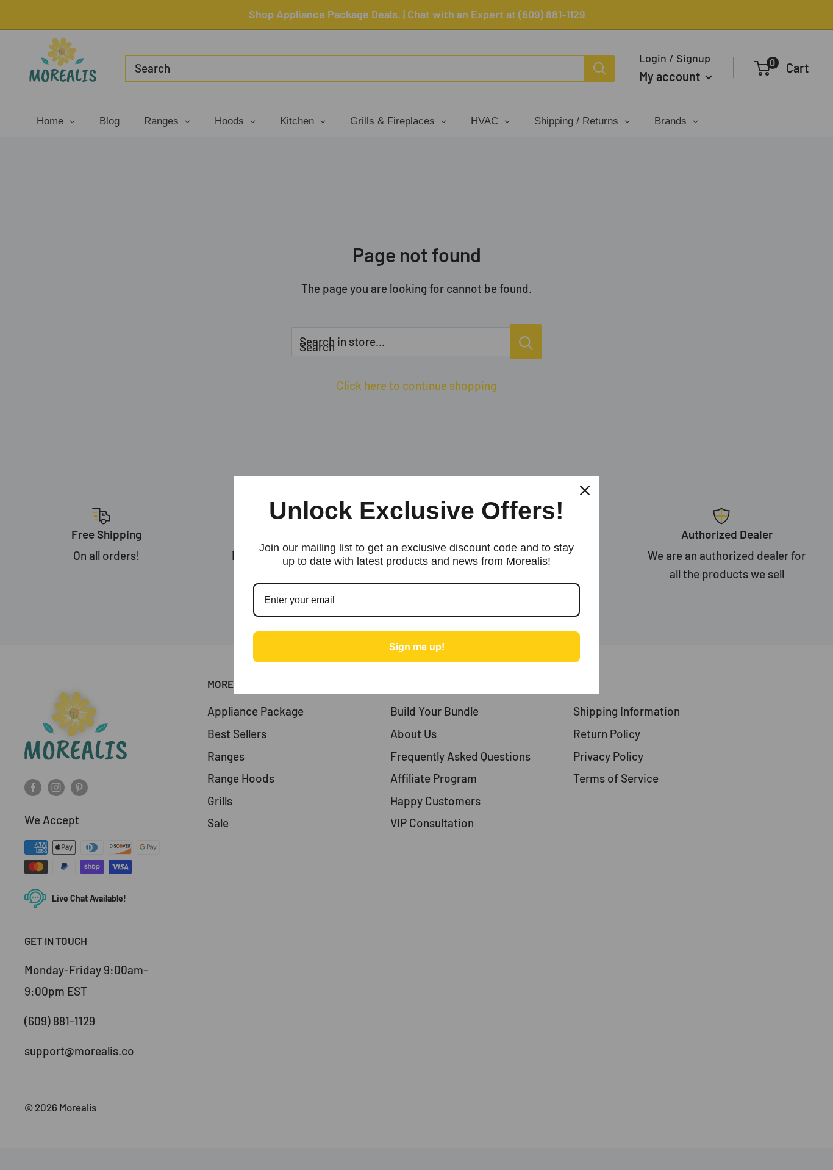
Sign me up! (417, 647)
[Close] (584, 490)
